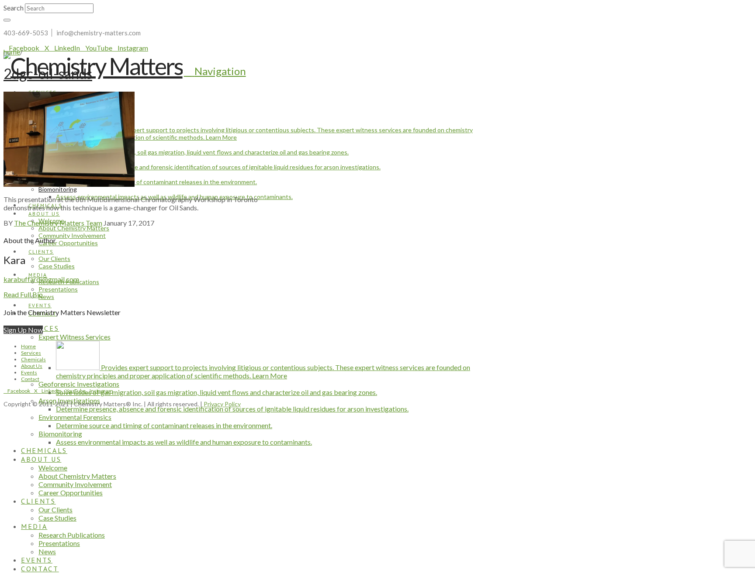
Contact (30, 379)
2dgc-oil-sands (47, 73)
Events (29, 372)
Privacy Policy (222, 404)
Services (31, 353)
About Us (31, 366)
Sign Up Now (23, 330)
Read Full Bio (23, 294)
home (11, 52)
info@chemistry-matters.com (98, 33)
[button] (215, 71)
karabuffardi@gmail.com (41, 279)
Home (28, 346)
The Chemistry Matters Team (58, 223)
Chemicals (33, 359)
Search (13, 7)
